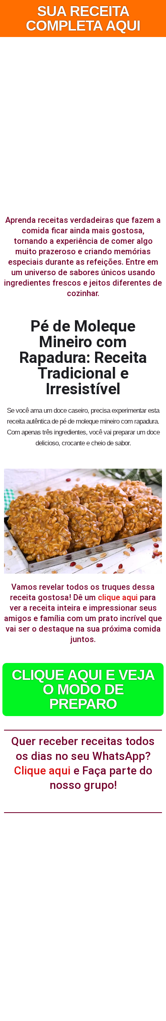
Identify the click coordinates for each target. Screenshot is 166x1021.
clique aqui (118, 597)
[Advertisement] (83, 124)
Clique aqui (42, 770)
